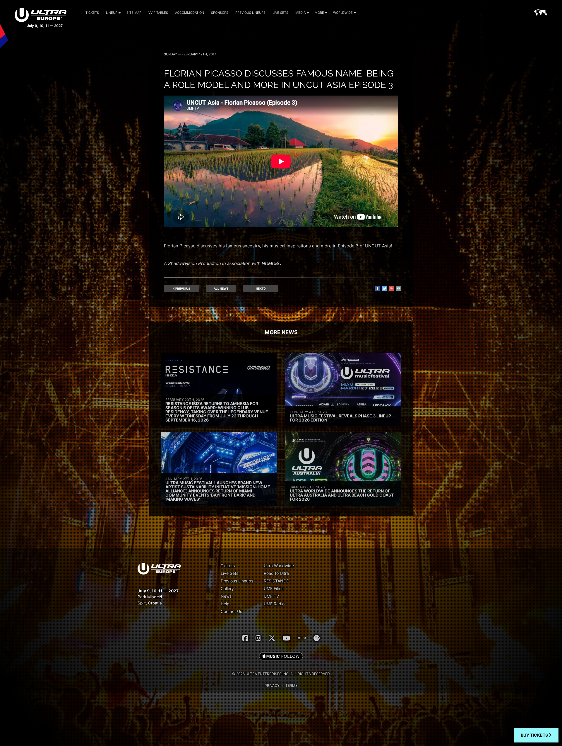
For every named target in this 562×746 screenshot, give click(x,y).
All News (221, 288)
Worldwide (343, 13)
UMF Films (273, 588)
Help (225, 603)
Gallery (227, 588)
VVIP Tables (158, 13)
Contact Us (231, 611)
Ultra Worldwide (279, 565)
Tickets (92, 13)
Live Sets (280, 13)
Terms (291, 685)
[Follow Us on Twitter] (272, 638)
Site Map (133, 13)
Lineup (111, 13)
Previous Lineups (250, 13)
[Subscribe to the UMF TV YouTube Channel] (286, 638)
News (226, 596)
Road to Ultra (276, 573)
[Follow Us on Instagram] (258, 638)
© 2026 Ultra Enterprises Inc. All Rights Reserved (281, 674)
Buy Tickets (535, 735)
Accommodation (189, 13)
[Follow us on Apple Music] (281, 656)
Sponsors (219, 13)
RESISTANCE (276, 580)
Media (300, 13)
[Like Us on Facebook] (245, 638)
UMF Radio (274, 603)
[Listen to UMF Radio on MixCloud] (302, 638)
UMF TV (271, 596)
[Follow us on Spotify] (317, 638)
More (319, 13)
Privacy (272, 685)
